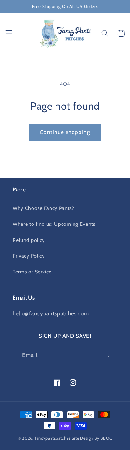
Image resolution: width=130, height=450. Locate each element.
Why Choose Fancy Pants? (43, 208)
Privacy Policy (29, 256)
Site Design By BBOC (92, 438)
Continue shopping (65, 132)
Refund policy (29, 240)
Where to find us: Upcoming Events (54, 224)
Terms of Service (32, 271)
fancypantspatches (53, 438)
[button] (9, 33)
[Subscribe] (107, 355)
